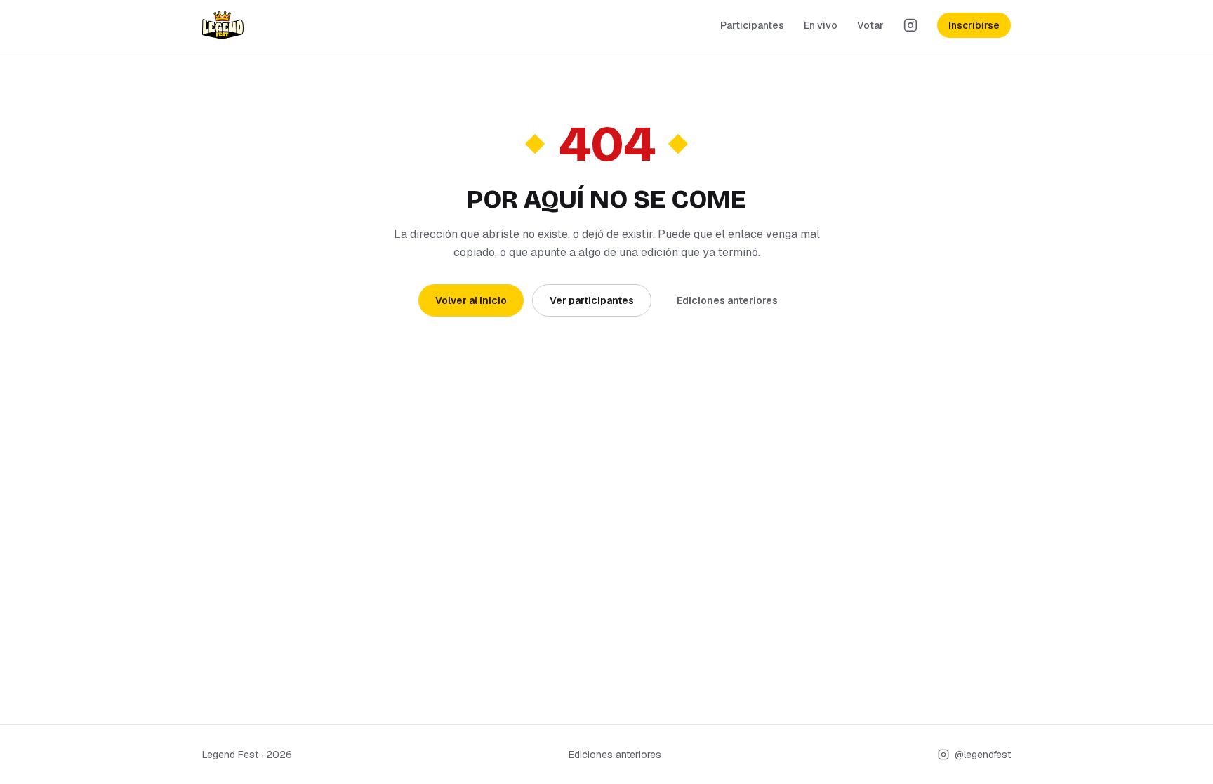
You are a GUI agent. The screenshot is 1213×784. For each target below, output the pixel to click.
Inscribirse (974, 25)
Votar (870, 25)
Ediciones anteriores (727, 300)
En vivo (820, 25)
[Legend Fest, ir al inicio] (223, 25)
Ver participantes (592, 300)
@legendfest (983, 754)
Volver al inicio (471, 300)
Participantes (752, 25)
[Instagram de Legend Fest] (910, 25)
